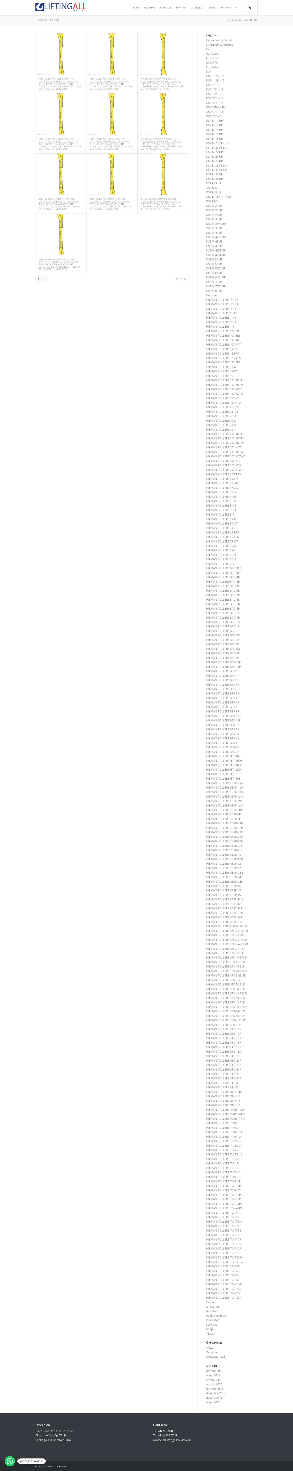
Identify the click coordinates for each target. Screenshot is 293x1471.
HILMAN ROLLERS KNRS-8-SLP (225, 953)
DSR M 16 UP (214, 134)
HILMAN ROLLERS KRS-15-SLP (225, 966)
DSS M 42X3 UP (216, 237)
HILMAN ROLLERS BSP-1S (222, 680)
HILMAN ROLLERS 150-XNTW (225, 385)
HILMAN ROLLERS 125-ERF (223, 362)
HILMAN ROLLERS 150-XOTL (224, 389)
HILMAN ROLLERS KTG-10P (223, 1033)
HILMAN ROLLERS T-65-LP (223, 1177)
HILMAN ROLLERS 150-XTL (223, 398)
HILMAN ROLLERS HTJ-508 (223, 778)
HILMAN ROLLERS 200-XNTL (224, 434)
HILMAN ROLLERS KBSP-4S (223, 895)
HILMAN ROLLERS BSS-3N (223, 725)
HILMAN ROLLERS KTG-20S (223, 1065)
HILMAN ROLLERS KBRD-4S (223, 819)
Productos (212, 1320)
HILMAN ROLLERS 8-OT (221, 559)
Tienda (210, 1333)
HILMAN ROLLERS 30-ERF (222, 479)
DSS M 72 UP (214, 282)
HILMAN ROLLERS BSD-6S (222, 658)
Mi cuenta (212, 1306)
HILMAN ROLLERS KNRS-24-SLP (226, 940)
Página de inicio (216, 1315)
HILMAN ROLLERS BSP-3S (222, 693)
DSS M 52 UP (214, 259)
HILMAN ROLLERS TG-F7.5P (223, 1226)
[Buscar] (236, 7)
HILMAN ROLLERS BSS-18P (223, 720)
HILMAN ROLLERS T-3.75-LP (224, 1159)
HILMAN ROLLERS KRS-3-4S (223, 980)
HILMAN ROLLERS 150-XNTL (224, 380)
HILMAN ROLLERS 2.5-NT (222, 407)
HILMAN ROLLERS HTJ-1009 (224, 761)
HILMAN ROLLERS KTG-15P (223, 1047)
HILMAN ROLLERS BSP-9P (222, 711)
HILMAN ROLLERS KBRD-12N (224, 783)
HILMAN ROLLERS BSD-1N (223, 622)
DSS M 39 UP (214, 228)
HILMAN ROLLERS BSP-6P (222, 702)
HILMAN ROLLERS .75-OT (222, 304)
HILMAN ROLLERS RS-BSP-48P (225, 1114)
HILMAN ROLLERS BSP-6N (223, 698)
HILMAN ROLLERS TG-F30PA (224, 1204)
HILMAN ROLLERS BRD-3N (223, 590)
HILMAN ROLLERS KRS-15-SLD (225, 962)
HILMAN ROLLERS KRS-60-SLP (225, 1016)
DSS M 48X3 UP (216, 250)
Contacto (212, 67)
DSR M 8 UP (213, 192)
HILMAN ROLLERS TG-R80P (223, 1297)
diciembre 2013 (215, 1393)
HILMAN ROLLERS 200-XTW (223, 465)
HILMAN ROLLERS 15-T (221, 376)
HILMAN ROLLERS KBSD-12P (224, 828)
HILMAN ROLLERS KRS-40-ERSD (226, 993)
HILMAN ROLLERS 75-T (221, 550)
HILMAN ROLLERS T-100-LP (224, 1136)
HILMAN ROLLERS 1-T (220, 326)
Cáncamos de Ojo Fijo (219, 40)
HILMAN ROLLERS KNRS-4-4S (225, 949)
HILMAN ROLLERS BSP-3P (222, 689)
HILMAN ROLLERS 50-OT (222, 523)
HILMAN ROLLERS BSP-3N (223, 685)
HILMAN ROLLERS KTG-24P (223, 1069)
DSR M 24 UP (214, 156)
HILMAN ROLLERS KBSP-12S (224, 868)
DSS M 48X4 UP (216, 255)
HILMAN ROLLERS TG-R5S (222, 1275)
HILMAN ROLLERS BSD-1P (223, 626)
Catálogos (212, 53)
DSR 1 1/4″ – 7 (215, 76)
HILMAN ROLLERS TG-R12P (223, 1248)
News (209, 1347)
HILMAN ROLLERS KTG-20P (223, 1060)
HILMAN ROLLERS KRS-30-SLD (225, 984)
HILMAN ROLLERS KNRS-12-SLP (226, 926)
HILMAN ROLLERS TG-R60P (223, 1280)
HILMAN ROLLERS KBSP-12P (224, 863)
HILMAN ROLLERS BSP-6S (222, 707)
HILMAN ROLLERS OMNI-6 (223, 1101)
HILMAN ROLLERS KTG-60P (223, 1078)
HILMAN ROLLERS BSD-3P (223, 640)
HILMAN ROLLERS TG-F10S (223, 1190)
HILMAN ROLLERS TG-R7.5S (223, 1293)
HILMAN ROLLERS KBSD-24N (224, 837)
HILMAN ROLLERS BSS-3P (222, 729)
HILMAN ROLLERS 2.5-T (221, 416)
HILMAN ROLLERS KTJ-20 (222, 1087)
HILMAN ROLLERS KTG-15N (224, 1042)
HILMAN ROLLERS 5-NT (221, 505)
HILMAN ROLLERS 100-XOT (223, 344)
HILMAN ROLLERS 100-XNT (223, 340)
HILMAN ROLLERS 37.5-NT (223, 483)
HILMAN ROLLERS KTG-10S (223, 1038)
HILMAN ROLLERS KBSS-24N (224, 913)
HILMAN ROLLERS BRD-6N (223, 604)
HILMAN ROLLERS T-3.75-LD (224, 1154)
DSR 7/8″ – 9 (214, 116)
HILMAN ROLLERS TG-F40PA (224, 1208)
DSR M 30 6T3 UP (217, 165)
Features (211, 295)
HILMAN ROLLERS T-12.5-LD (224, 1141)
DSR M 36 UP (214, 174)
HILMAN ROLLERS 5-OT (221, 510)
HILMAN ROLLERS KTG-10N (224, 1029)
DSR (208, 71)
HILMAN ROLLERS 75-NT (222, 541)
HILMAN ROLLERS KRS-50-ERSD (226, 1007)
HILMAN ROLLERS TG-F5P (222, 1213)
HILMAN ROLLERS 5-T (220, 514)
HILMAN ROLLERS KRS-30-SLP (225, 989)
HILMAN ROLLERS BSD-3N (223, 635)
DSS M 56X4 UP (216, 268)
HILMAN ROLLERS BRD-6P (223, 608)
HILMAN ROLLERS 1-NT (221, 317)
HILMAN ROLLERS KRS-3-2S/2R (226, 975)
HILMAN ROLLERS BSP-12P (223, 662)
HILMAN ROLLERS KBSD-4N (224, 850)
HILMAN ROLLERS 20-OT (222, 425)
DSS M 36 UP (214, 219)
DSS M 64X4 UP (216, 277)
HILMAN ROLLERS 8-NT (221, 555)
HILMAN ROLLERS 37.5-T (222, 492)
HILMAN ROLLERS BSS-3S (222, 734)
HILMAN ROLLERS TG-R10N (224, 1235)
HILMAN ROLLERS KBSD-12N (224, 823)
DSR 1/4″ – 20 (214, 94)
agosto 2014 (214, 1384)
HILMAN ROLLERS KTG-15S (223, 1051)
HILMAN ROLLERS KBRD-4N (224, 810)
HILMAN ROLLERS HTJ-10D (223, 765)
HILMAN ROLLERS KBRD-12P (224, 787)
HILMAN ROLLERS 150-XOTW (224, 394)
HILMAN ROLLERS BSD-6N (223, 649)
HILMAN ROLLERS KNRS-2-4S (225, 935)
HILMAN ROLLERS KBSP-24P (224, 877)
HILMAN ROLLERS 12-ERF (222, 353)
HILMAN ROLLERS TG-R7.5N (224, 1284)
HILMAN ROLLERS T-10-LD (223, 1123)
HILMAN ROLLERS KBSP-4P (223, 890)
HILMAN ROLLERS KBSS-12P (224, 904)
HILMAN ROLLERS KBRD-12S (224, 792)
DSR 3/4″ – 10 (214, 98)
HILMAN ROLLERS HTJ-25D (223, 769)
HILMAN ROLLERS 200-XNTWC (225, 443)
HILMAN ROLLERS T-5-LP (222, 1168)
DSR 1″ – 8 (212, 85)
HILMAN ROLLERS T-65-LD (223, 1172)
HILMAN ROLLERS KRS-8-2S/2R (226, 1020)
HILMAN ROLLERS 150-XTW (223, 403)
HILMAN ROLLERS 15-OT (222, 371)
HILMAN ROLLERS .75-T (221, 309)
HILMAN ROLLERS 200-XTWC (224, 470)
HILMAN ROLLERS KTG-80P (223, 1083)
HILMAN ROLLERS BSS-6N (223, 738)
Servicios (211, 1324)
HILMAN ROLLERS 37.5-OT (223, 488)
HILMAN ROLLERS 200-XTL (223, 461)
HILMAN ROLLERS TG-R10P (223, 1239)
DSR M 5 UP (213, 183)
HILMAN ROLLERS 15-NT (222, 367)
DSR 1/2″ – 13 (214, 89)
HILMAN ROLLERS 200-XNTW (225, 438)
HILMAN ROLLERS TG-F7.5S (223, 1230)
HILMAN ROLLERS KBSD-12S (224, 832)
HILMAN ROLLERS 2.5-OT (222, 412)
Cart (209, 49)
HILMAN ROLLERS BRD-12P (223, 568)
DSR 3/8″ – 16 (214, 103)
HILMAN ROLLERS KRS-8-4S (223, 1025)
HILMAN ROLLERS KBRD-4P (223, 814)
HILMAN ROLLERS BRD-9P (223, 617)
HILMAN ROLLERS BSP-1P (222, 676)
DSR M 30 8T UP (216, 170)
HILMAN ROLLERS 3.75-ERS (223, 474)
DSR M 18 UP (214, 138)
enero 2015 (213, 1380)
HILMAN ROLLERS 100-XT (222, 349)
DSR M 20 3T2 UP (217, 147)
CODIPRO (212, 62)
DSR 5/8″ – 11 (214, 112)
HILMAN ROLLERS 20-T (221, 429)
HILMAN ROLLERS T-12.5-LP (224, 1145)
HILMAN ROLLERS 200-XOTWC (225, 456)
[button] (10, 1461)
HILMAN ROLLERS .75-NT (222, 300)
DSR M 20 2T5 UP (217, 143)
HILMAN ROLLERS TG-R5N (223, 1266)
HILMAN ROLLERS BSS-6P (222, 743)
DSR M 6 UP (213, 188)
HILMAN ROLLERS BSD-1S (222, 631)
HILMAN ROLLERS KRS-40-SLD (225, 998)
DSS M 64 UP (214, 273)
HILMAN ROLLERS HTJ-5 (221, 774)
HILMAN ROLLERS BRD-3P (223, 595)
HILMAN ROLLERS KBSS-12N (224, 899)
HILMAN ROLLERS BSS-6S (222, 747)
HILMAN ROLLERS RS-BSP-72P (225, 1119)
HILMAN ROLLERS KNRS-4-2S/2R (227, 944)
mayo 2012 (213, 1402)
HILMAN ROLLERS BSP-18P (223, 667)
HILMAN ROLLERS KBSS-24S (224, 922)
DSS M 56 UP (214, 264)
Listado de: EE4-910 (47, 19)
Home (210, 1302)
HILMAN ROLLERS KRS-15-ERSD (226, 957)
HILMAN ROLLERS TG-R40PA (224, 1262)
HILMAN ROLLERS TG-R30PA (224, 1257)
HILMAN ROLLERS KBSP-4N (223, 886)
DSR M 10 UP (214, 121)
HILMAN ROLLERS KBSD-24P (224, 841)
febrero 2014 (214, 1389)
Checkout (212, 58)
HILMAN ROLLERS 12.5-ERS (223, 358)
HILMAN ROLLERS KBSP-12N (224, 859)
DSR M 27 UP (214, 161)
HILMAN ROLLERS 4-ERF (221, 497)
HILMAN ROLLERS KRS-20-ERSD (226, 971)
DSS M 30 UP (214, 210)
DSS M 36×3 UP (216, 224)
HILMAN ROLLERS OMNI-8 (223, 1105)
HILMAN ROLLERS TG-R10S (223, 1244)
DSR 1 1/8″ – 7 (215, 80)
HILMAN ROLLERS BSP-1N (223, 671)
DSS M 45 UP (214, 241)
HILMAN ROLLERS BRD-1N (223, 577)
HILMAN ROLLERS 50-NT (222, 519)
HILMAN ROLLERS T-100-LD (224, 1132)
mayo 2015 (213, 1375)
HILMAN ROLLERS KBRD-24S (224, 805)
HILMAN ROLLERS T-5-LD (222, 1163)
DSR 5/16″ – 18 (215, 107)
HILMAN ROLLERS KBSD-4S (223, 855)
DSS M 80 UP (214, 291)
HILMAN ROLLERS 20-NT (222, 420)
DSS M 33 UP (214, 215)
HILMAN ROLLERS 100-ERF (223, 331)
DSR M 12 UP (214, 125)
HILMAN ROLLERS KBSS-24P (224, 917)
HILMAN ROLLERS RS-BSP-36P (225, 1110)
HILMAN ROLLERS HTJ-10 (222, 756)
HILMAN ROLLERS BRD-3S (223, 599)
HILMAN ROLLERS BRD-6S (223, 613)
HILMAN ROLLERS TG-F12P (223, 1195)
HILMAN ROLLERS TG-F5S (222, 1217)
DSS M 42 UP (214, 233)
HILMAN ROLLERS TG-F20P (223, 1199)
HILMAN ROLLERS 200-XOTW (224, 452)
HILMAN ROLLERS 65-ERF (222, 532)
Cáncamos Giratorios (219, 45)
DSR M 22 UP (214, 152)
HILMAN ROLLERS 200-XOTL (224, 447)
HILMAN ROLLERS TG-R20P (223, 1253)
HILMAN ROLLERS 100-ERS (223, 335)
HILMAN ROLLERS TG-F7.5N (224, 1221)
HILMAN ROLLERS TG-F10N (223, 1181)
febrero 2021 (214, 1371)
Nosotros (212, 1311)
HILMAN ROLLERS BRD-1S (223, 586)
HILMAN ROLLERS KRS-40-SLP (225, 1002)
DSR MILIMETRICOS (219, 197)
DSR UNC (212, 201)
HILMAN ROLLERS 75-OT (222, 546)
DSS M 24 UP (214, 206)
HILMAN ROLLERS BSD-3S (222, 644)
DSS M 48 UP (214, 246)
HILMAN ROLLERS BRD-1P (223, 581)
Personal (212, 1352)
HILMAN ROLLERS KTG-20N (224, 1056)
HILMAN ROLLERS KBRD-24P (224, 801)
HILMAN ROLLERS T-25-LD (223, 1150)
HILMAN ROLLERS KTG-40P (223, 1074)
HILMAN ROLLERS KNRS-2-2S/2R (227, 931)
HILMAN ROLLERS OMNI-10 (224, 1092)
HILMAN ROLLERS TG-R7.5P (224, 1289)
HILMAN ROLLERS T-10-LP (223, 1128)
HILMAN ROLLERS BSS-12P (223, 716)
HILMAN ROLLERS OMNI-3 (223, 1096)
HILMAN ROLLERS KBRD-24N (224, 796)
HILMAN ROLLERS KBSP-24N (224, 872)
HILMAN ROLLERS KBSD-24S (224, 846)
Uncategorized (215, 1356)
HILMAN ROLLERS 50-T (221, 528)
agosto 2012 (214, 1397)
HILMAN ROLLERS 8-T (220, 564)
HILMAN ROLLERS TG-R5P (223, 1271)
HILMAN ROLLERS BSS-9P (222, 752)
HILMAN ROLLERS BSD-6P (223, 653)
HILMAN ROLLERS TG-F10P (223, 1186)
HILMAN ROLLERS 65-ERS (222, 537)
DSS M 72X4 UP (216, 286)
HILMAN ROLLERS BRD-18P (223, 573)
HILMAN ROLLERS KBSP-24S (224, 881)
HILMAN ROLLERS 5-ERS (221, 501)
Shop (209, 1329)
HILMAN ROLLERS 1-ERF (221, 313)
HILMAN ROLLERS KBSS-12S (224, 908)
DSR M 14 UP (214, 130)
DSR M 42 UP (214, 179)
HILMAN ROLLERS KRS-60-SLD (225, 1011)
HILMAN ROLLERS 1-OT (221, 322)
